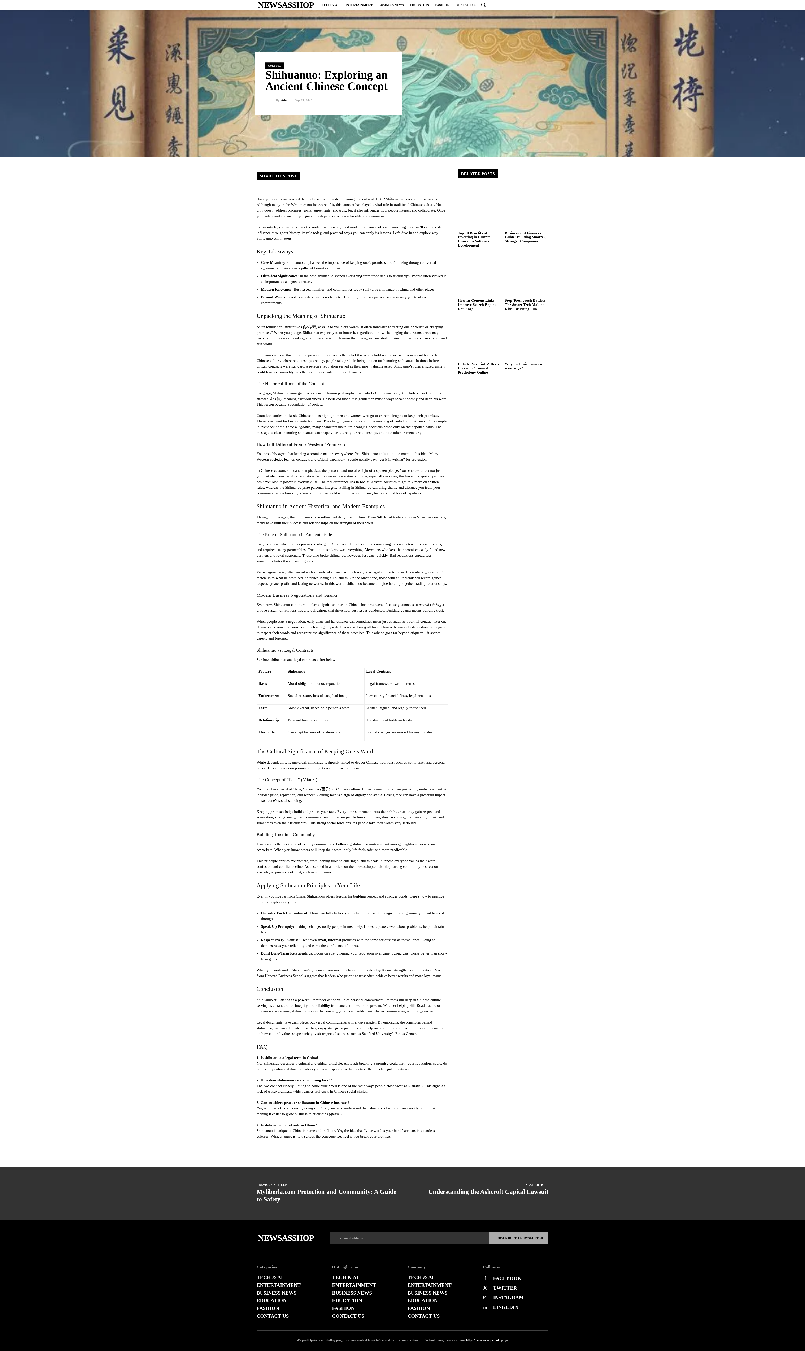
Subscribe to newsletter (519, 1238)
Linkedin (505, 1307)
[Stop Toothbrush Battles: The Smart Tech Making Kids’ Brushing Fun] (527, 275)
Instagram (508, 1297)
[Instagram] (485, 1298)
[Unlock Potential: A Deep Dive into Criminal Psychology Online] (480, 338)
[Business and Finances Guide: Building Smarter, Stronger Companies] (527, 207)
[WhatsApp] (428, 175)
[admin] (270, 100)
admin (285, 100)
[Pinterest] (416, 175)
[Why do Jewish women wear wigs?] (527, 338)
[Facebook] (390, 175)
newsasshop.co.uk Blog (373, 866)
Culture (275, 65)
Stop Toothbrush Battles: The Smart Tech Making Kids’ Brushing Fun (525, 304)
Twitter (505, 1288)
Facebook (507, 1278)
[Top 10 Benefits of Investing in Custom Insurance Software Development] (480, 207)
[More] (441, 175)
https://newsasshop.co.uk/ (483, 1340)
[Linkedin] (485, 1307)
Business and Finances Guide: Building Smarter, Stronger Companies (525, 237)
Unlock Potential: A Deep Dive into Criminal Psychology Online (478, 368)
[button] (483, 4)
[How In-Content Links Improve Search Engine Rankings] (480, 275)
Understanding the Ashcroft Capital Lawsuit (488, 1191)
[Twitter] (403, 175)
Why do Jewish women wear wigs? (523, 366)
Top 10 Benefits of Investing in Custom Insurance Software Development (474, 239)
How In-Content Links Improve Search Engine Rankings (477, 304)
